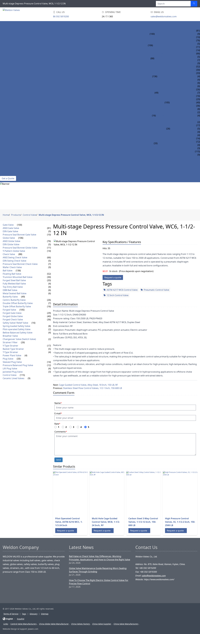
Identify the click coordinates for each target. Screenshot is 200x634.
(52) (49, 273)
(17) (49, 345)
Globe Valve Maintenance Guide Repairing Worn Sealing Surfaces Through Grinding (98, 570)
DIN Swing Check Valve (167, 56)
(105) (167, 102)
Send (58, 459)
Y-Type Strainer (178, 125)
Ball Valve (6, 66)
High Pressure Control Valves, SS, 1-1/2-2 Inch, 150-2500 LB (180, 522)
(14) (49, 250)
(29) (49, 312)
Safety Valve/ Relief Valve (14, 109)
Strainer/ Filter (9, 125)
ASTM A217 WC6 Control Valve (122, 289)
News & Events (8, 157)
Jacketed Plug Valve (169, 148)
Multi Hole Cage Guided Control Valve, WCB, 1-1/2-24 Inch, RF (106, 522)
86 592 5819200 (61, 16)
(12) (49, 365)
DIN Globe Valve (162, 43)
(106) (150, 45)
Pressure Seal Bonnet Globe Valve (173, 46)
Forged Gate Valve (180, 99)
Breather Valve (164, 118)
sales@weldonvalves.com (164, 16)
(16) (154, 115)
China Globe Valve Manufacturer (54, 624)
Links (5, 624)
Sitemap (44, 613)
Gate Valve (6, 30)
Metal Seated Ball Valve (171, 86)
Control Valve (8, 151)
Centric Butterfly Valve (172, 89)
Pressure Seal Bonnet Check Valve (174, 60)
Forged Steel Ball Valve (171, 73)
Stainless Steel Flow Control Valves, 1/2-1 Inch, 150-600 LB (92, 388)
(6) (49, 290)
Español (20, 619)
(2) (49, 329)
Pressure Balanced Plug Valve (175, 141)
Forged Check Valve (181, 105)
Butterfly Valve (9, 89)
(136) (154, 76)
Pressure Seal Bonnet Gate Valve (174, 37)
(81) (49, 228)
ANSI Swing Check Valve (167, 53)
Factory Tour (8, 167)
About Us (5, 161)
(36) (49, 319)
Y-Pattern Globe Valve (165, 50)
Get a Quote (8, 178)
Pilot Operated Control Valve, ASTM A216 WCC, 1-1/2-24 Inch (68, 522)
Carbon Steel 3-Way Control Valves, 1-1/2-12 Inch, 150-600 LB (143, 522)
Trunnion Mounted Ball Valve (175, 69)
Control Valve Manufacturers (23, 624)
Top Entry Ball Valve (169, 79)
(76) (49, 241)
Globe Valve (7, 40)
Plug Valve (6, 138)
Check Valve (7, 53)
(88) (152, 58)
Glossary (33, 613)
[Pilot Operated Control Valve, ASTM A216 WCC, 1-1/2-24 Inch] (75, 493)
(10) (49, 234)
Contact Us (6, 174)
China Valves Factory (80, 624)
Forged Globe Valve (181, 102)
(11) (49, 247)
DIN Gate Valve (163, 33)
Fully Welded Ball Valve (171, 76)
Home (3, 24)
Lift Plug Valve (166, 144)
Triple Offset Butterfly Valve (175, 95)
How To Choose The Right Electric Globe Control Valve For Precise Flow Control (98, 582)
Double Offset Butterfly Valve (176, 92)
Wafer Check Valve (165, 63)
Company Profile (10, 164)
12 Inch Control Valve (117, 295)
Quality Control (10, 171)
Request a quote (112, 277)
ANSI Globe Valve (162, 40)
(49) (156, 92)
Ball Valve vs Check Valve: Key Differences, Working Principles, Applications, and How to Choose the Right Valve (99, 558)
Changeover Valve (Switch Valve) (175, 122)
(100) (152, 33)
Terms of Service (10, 613)
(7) (49, 263)
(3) (49, 371)
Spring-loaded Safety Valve (172, 109)
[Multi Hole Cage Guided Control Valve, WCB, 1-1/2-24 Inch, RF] (111, 493)
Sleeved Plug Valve (169, 138)
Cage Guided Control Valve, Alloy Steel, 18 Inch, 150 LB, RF (88, 384)
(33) (156, 143)
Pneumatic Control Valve (156, 289)
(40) (49, 316)
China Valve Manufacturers (126, 624)
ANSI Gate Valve (163, 30)
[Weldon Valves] (24, 14)
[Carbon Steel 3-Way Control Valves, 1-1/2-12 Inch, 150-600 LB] (148, 493)
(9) (49, 231)
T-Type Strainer (178, 131)
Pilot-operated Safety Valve (172, 112)
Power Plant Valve (11, 135)
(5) (49, 244)
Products (6, 27)
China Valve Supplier (101, 624)
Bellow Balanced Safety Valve (173, 115)
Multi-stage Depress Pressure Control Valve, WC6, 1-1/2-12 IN (71, 214)
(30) (49, 277)
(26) (168, 128)
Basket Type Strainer (182, 128)
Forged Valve (8, 99)
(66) (49, 257)
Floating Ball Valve (168, 66)
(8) (49, 326)
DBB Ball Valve (165, 82)
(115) (22, 375)
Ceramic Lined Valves (12, 154)
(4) (49, 283)
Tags (24, 613)
